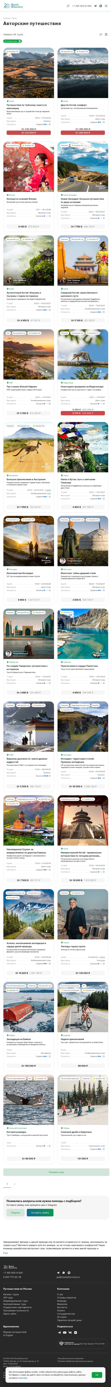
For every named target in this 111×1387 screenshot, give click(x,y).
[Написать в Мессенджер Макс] (100, 6)
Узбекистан (13, 662)
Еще (5, 1252)
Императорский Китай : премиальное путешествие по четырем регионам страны (81, 855)
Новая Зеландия (69, 195)
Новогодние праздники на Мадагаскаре (82, 386)
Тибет (11, 755)
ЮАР (11, 383)
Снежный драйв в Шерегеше (76, 1132)
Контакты (62, 1307)
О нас (60, 1294)
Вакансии (62, 1304)
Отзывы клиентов (66, 1297)
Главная (6, 18)
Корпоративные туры (14, 1304)
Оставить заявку (40, 1212)
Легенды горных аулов (73, 946)
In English (8, 1335)
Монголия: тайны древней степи (78, 573)
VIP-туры (8, 1297)
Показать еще (56, 1172)
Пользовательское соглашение (70, 1358)
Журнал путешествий (14, 1332)
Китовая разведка (16, 1132)
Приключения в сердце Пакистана (79, 666)
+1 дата (48, 490)
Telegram (15, 1212)
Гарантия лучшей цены (69, 1320)
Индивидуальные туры (15, 1300)
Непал (65, 475)
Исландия (13, 569)
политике (22, 1378)
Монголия (67, 569)
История (61, 1317)
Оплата (61, 1310)
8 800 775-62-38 (12, 1277)
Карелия (66, 1035)
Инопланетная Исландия (20, 573)
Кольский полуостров (18, 1128)
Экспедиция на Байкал (19, 1039)
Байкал (12, 1035)
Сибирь (66, 1128)
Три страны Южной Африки (22, 386)
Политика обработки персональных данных (75, 1361)
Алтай (11, 101)
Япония (12, 195)
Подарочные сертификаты (17, 1307)
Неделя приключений (72, 1039)
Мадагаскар (68, 383)
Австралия (13, 475)
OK (97, 1375)
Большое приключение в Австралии (26, 479)
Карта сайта (9, 1313)
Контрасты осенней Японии (21, 199)
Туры (14, 18)
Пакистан (67, 662)
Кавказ (66, 943)
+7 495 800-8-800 (13, 1272)
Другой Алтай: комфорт (74, 105)
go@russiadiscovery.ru (68, 1277)
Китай (11, 289)
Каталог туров (11, 1294)
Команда (61, 1300)
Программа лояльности (16, 1310)
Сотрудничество (66, 1313)
